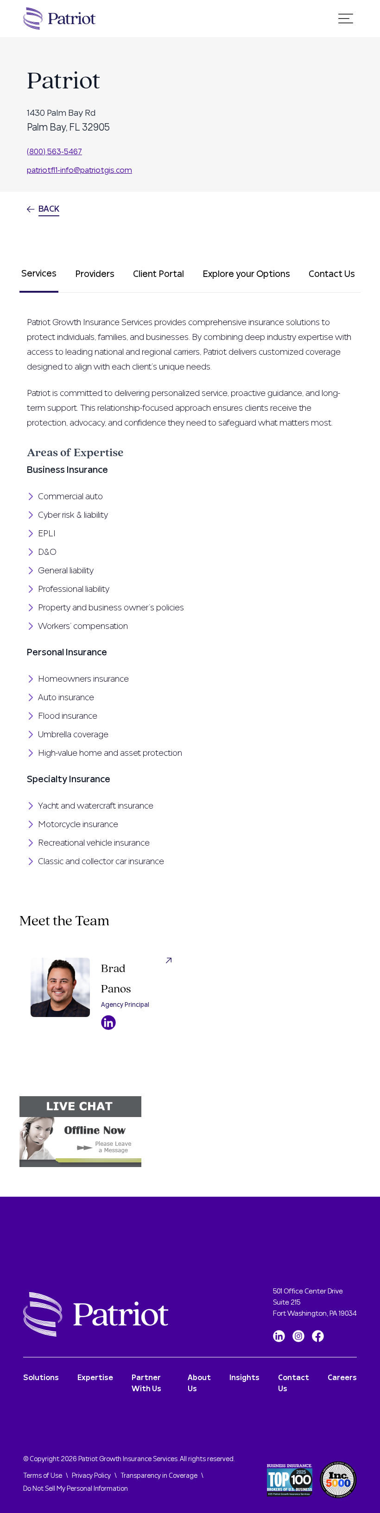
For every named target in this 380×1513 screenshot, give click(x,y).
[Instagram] (298, 1336)
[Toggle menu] (346, 18)
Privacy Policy (91, 1476)
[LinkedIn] (279, 1336)
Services (39, 273)
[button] (190, 1131)
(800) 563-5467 (54, 151)
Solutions (41, 1378)
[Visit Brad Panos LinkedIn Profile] (108, 1022)
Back (48, 209)
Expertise (95, 1378)
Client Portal (158, 274)
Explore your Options (246, 274)
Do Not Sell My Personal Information (75, 1489)
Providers (94, 274)
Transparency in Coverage (158, 1476)
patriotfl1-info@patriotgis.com (79, 170)
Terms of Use (42, 1476)
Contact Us (332, 274)
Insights (244, 1378)
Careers (342, 1378)
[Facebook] (318, 1336)
